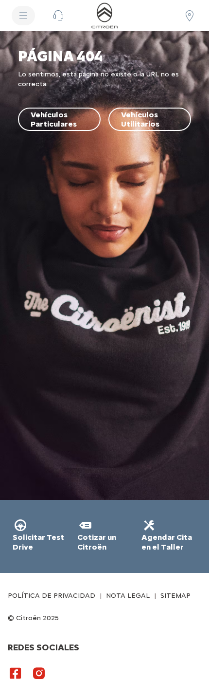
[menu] (23, 15)
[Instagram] (39, 673)
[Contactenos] (58, 15)
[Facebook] (15, 673)
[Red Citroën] (189, 15)
